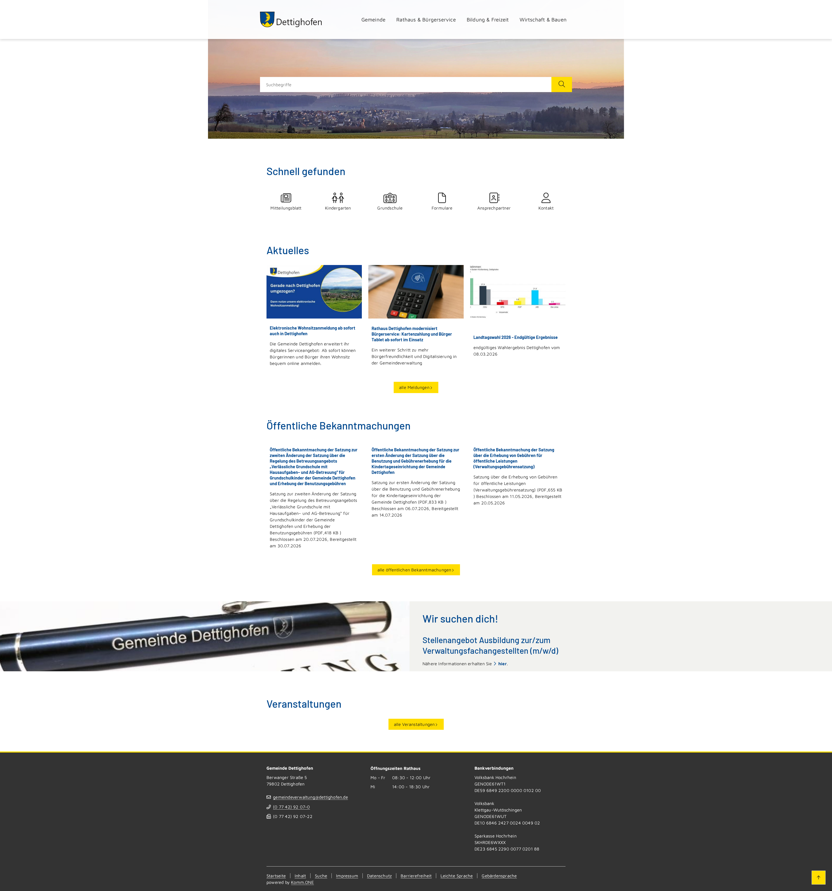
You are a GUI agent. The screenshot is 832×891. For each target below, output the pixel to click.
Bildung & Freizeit (488, 19)
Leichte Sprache (456, 875)
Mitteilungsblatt (285, 207)
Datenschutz (379, 875)
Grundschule (390, 207)
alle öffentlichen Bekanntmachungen (414, 569)
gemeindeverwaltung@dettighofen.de (310, 797)
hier (502, 663)
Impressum (347, 875)
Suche (321, 875)
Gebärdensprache (499, 875)
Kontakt (546, 207)
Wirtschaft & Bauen (543, 19)
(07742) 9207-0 (291, 806)
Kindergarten (338, 207)
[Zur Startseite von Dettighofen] (291, 19)
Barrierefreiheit (416, 875)
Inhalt (300, 875)
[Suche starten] (561, 84)
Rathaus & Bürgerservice (426, 19)
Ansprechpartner (494, 207)
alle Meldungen (414, 387)
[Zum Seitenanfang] (819, 877)
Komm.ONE (302, 882)
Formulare (442, 207)
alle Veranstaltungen (414, 724)
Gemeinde (373, 19)
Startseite (276, 875)
